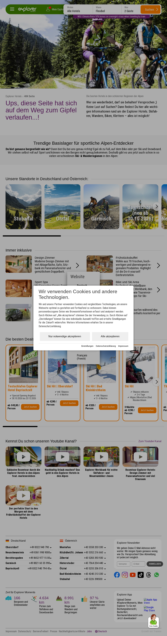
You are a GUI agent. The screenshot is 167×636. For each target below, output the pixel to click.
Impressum (123, 346)
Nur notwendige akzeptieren (64, 336)
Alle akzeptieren (110, 336)
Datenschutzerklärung (106, 346)
